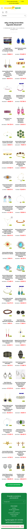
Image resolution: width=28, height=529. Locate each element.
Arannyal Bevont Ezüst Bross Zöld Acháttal (20, 142)
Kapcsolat (14, 516)
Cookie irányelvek (14, 514)
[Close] (22, 526)
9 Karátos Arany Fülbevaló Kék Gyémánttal (20, 476)
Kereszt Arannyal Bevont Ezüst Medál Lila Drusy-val (20, 342)
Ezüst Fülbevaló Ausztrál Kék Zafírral (20, 49)
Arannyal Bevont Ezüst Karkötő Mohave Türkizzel (20, 231)
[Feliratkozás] (23, 502)
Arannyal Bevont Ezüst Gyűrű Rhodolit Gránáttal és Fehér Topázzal (20, 163)
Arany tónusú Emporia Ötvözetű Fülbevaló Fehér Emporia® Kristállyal (20, 384)
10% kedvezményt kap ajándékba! (11, 526)
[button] (2, 8)
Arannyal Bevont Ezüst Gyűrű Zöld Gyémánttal (7, 452)
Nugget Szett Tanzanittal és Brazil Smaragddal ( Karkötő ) (7, 50)
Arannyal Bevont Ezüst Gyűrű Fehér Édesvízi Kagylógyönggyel (20, 407)
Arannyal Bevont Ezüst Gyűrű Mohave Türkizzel (7, 253)
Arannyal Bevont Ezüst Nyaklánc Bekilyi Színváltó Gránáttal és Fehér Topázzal (7, 231)
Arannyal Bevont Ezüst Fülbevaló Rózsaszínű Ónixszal (7, 342)
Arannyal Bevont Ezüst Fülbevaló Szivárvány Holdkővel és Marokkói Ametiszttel (7, 208)
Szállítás (14, 508)
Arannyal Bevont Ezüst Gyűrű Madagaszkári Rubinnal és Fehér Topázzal (20, 73)
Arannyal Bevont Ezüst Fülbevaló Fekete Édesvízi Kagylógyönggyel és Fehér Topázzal (7, 408)
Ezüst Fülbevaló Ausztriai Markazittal (20, 320)
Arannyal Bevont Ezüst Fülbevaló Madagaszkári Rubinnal (20, 453)
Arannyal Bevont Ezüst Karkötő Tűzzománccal (20, 185)
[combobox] (14, 15)
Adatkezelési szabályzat (14, 512)
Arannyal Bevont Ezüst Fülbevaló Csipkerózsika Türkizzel (20, 300)
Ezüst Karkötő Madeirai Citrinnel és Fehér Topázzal (20, 208)
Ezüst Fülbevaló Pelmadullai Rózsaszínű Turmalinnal (20, 120)
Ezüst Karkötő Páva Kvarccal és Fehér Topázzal (7, 431)
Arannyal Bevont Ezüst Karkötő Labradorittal (7, 142)
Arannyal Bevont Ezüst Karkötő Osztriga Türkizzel (7, 300)
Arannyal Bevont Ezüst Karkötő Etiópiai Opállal (7, 162)
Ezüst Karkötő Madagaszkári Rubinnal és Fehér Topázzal (7, 97)
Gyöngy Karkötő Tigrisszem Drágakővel (7, 320)
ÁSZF (14, 511)
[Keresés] (25, 15)
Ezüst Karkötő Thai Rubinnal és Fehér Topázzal (20, 97)
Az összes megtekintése (14, 484)
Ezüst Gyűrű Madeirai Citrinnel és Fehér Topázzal (7, 186)
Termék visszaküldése (14, 509)
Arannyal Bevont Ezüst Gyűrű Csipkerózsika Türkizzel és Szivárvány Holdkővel (20, 254)
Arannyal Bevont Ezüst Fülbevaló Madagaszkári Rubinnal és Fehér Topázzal (7, 74)
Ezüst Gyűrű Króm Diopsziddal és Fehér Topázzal (20, 431)
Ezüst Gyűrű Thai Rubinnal (7, 119)
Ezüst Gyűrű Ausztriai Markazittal (7, 363)
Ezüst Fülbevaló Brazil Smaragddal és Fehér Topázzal (7, 476)
